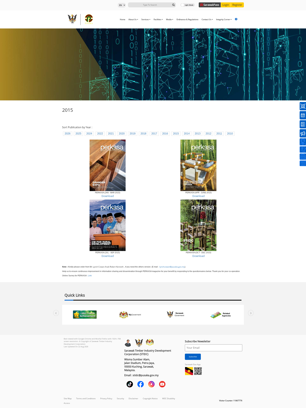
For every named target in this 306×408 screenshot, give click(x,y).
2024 (89, 133)
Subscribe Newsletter (198, 341)
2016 (165, 133)
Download (108, 196)
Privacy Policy (106, 398)
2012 (208, 133)
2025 (78, 133)
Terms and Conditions (86, 398)
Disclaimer (133, 398)
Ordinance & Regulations (187, 19)
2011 (219, 133)
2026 (67, 133)
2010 (230, 133)
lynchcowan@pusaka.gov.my (172, 266)
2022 (100, 133)
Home (122, 19)
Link (90, 276)
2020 (122, 133)
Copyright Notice (150, 398)
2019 (132, 133)
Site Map (68, 398)
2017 (154, 133)
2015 (176, 133)
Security (120, 398)
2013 (197, 133)
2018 (143, 133)
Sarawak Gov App (192, 364)
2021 (111, 133)
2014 (187, 133)
